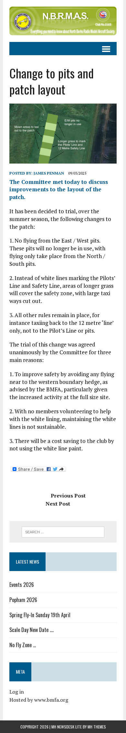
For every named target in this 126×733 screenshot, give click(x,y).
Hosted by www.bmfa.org (38, 699)
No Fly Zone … (22, 645)
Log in (16, 691)
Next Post (58, 503)
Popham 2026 (23, 600)
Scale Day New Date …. (31, 630)
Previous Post (68, 495)
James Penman (49, 173)
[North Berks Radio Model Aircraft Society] (63, 20)
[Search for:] (63, 531)
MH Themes (97, 726)
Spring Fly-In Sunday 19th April (39, 615)
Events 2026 (21, 584)
